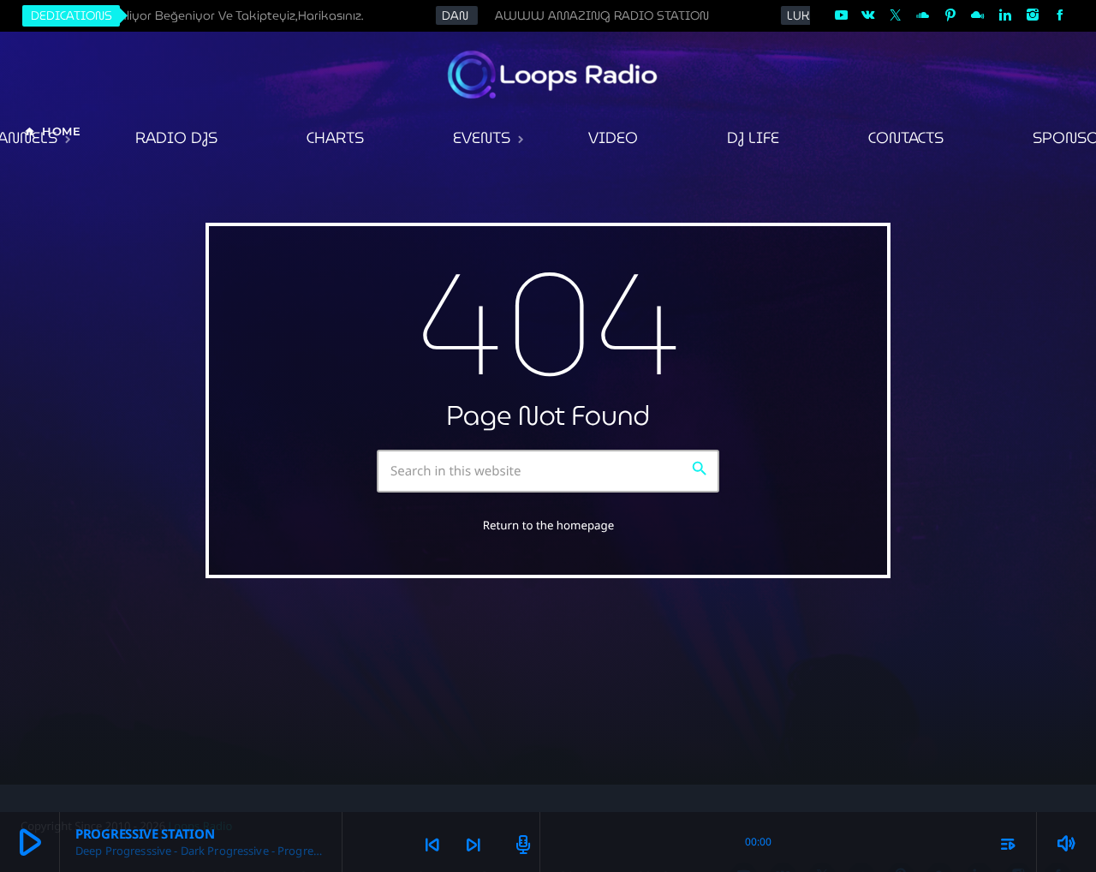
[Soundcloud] (923, 15)
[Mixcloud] (978, 15)
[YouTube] (841, 15)
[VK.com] (868, 15)
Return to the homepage (548, 525)
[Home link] (553, 74)
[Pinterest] (950, 15)
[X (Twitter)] (895, 15)
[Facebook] (1060, 15)
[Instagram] (1032, 15)
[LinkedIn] (1005, 15)
